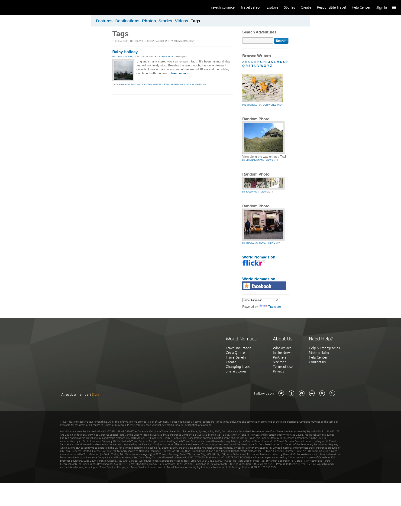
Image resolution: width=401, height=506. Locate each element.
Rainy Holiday (125, 52)
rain (166, 84)
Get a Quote (235, 353)
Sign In (381, 8)
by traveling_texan (254, 243)
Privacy (278, 371)
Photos (149, 21)
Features (104, 21)
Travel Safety (250, 7)
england (124, 84)
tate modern (194, 84)
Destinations (127, 21)
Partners (279, 357)
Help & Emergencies (324, 348)
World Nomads (24, 7)
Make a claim (319, 353)
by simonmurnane (253, 160)
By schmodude (164, 56)
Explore (272, 7)
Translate (274, 306)
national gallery (152, 84)
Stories (289, 7)
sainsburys (178, 84)
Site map (280, 362)
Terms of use (283, 367)
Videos (181, 21)
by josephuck (250, 192)
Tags (195, 21)
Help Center (361, 7)
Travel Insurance (222, 7)
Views (269, 160)
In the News (282, 353)
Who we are (282, 348)
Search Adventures (259, 32)
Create (306, 7)
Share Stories (236, 371)
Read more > (180, 73)
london (135, 84)
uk (204, 84)
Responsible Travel (331, 7)
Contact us (317, 362)
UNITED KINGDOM (122, 56)
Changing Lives (237, 367)
